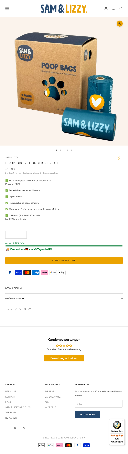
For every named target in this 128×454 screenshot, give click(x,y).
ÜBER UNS (10, 391)
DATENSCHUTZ (52, 396)
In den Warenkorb (64, 260)
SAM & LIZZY (11, 157)
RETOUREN (11, 417)
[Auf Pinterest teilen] (25, 309)
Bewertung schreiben (64, 358)
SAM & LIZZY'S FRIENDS (17, 407)
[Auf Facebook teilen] (15, 309)
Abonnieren (87, 414)
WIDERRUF (50, 407)
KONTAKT (10, 396)
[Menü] (123, 421)
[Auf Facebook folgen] (7, 428)
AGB (47, 402)
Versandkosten (23, 173)
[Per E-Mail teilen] (29, 309)
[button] (118, 158)
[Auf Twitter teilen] (20, 309)
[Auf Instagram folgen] (15, 428)
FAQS (8, 402)
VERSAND (10, 412)
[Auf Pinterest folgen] (24, 428)
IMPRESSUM (51, 391)
